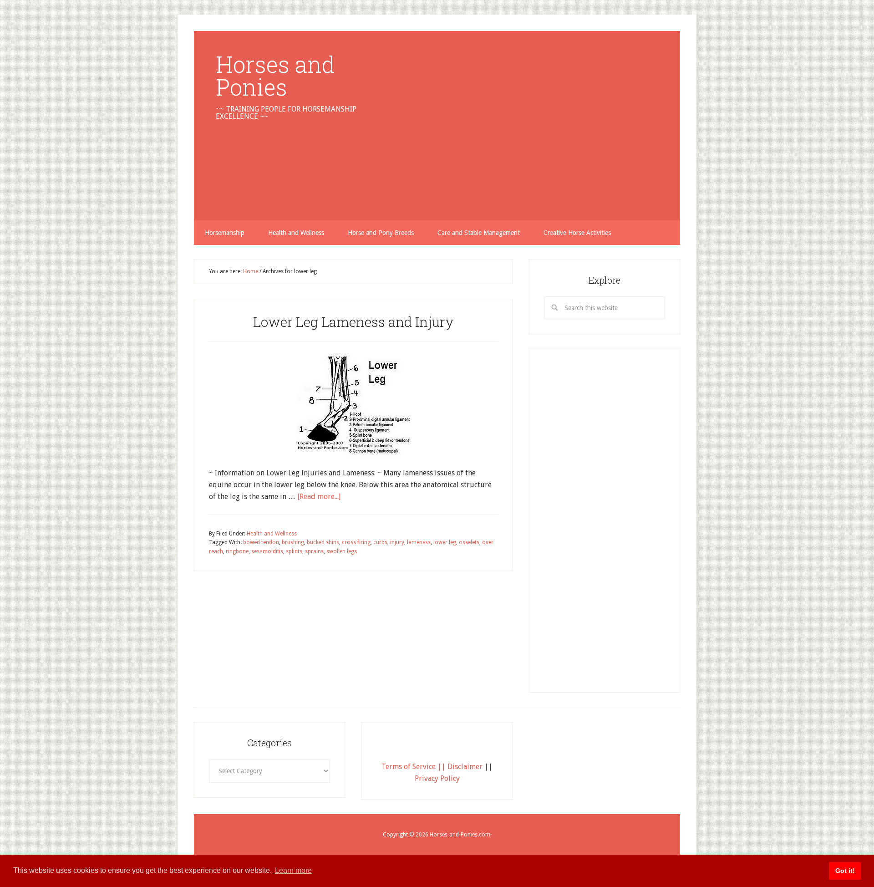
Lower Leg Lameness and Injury (353, 322)
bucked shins (323, 542)
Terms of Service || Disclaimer (432, 766)
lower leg (444, 542)
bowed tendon (261, 542)
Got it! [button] (845, 870)
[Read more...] (318, 496)
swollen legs (341, 551)
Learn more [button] (293, 870)
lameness (419, 542)
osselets (469, 542)
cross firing (356, 542)
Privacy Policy (437, 778)
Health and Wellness (272, 533)
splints (294, 551)
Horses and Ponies (275, 75)
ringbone (237, 551)
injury (397, 542)
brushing (293, 542)
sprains (314, 551)
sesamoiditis (267, 551)
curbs (380, 542)
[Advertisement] (521, 116)
